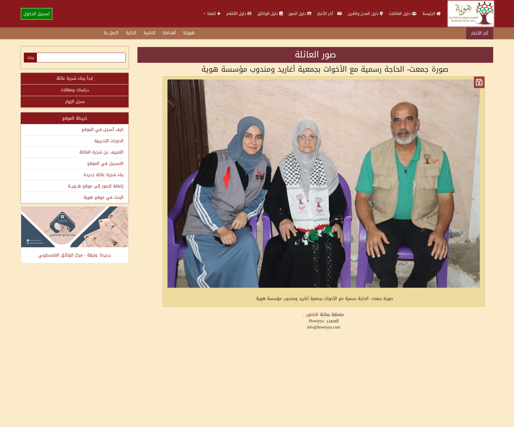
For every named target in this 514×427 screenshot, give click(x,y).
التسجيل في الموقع (105, 163)
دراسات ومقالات (74, 90)
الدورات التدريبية (108, 141)
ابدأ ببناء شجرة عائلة (75, 78)
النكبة (131, 33)
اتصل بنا (111, 33)
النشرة (149, 33)
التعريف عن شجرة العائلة (101, 152)
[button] (212, 13)
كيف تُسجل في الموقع (102, 130)
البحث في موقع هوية (103, 197)
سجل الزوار (74, 102)
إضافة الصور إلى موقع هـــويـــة (95, 186)
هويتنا (189, 33)
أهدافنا (169, 33)
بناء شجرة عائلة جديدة (103, 175)
